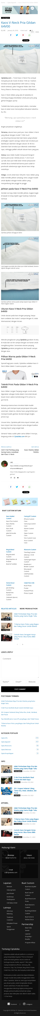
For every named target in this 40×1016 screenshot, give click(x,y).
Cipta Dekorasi (17, 749)
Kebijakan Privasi (12, 923)
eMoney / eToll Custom (29, 556)
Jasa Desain (10, 893)
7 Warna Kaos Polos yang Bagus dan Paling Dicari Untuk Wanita (26, 625)
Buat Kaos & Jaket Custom (30, 888)
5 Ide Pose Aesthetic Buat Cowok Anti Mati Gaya (17, 708)
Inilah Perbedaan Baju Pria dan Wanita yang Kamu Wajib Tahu (25, 615)
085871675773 (11, 856)
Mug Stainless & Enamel (11, 560)
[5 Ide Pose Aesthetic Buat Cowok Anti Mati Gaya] (6, 780)
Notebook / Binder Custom (29, 565)
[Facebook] (11, 478)
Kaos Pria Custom (12, 521)
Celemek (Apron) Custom (11, 598)
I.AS (4, 30)
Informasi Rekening (10, 912)
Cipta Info (17, 738)
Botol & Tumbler (11, 564)
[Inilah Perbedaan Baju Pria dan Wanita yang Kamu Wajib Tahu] (6, 617)
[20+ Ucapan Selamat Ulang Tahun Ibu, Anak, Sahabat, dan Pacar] (6, 791)
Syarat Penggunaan (11, 928)
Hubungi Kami (11, 890)
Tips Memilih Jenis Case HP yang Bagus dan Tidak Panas (20, 719)
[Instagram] (14, 478)
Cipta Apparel (11, 3)
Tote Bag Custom (29, 552)
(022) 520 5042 (29, 856)
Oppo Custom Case (28, 534)
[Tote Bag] (20, 13)
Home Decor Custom (10, 584)
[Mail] (17, 478)
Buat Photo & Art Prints (30, 900)
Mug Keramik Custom (10, 555)
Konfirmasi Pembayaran (11, 898)
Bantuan (9, 886)
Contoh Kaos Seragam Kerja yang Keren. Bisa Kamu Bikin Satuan (24, 636)
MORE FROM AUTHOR (28, 609)
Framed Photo (28, 591)
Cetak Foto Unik (29, 583)
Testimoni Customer (10, 918)
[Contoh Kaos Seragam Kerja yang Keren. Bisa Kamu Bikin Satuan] (6, 637)
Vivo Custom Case (30, 538)
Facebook (14, 1004)
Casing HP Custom (30, 516)
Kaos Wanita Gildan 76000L (31, 451)
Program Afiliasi (30, 943)
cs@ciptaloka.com (10, 871)
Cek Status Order (12, 903)
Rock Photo (28, 586)
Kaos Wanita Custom (10, 525)
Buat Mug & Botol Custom (30, 912)
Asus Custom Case (28, 541)
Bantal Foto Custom (10, 594)
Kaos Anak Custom (9, 529)
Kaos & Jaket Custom (10, 517)
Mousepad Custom (27, 570)
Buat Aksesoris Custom (29, 906)
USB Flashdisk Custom (28, 575)
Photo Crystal (28, 593)
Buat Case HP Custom (29, 894)
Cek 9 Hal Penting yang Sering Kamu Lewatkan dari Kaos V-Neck (10, 452)
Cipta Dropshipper (17, 753)
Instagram (29, 1004)
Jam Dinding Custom (10, 589)
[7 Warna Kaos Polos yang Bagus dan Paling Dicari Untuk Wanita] (6, 627)
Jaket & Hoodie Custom (11, 534)
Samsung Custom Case (30, 525)
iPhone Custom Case (29, 520)
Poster (26, 588)
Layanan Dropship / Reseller (28, 936)
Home (3, 3)
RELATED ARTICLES (8, 609)
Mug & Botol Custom (10, 551)
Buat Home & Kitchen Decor (29, 918)
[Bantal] (20, 505)
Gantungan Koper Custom (30, 561)
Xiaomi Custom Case (29, 529)
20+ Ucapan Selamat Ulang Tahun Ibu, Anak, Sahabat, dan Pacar (19, 713)
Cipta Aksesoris (17, 746)
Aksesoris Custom (30, 550)
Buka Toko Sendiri (28, 929)
